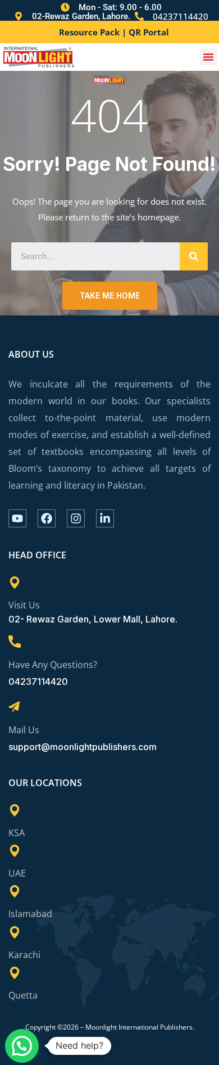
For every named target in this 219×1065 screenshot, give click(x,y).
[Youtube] (17, 518)
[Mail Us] (14, 706)
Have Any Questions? (52, 664)
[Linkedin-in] (105, 518)
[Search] (194, 256)
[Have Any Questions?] (14, 641)
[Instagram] (76, 518)
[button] (208, 56)
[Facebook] (47, 518)
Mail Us (23, 730)
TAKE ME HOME (110, 295)
